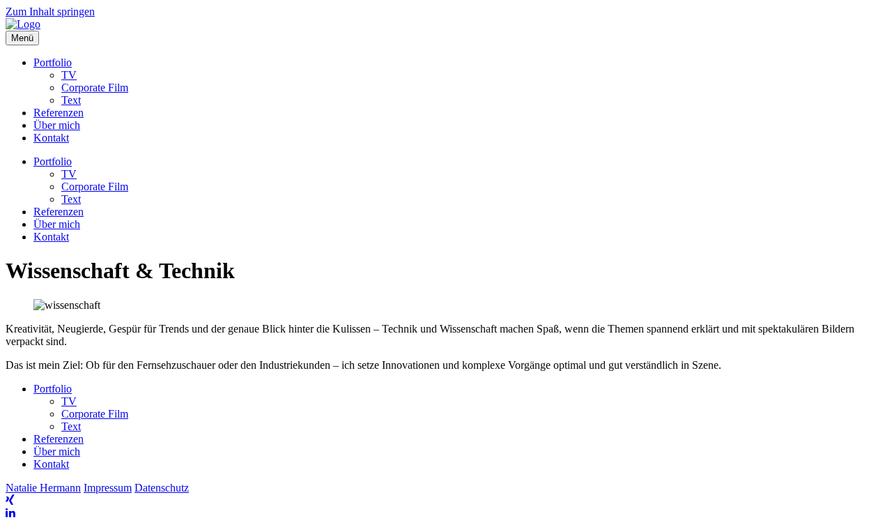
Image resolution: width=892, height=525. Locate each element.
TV (69, 75)
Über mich (56, 125)
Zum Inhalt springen (50, 11)
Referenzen (58, 113)
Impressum (108, 488)
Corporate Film (94, 87)
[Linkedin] (10, 513)
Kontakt (51, 138)
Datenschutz (161, 488)
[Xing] (10, 500)
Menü (22, 38)
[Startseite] (23, 24)
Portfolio (52, 62)
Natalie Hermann (43, 488)
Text (71, 100)
